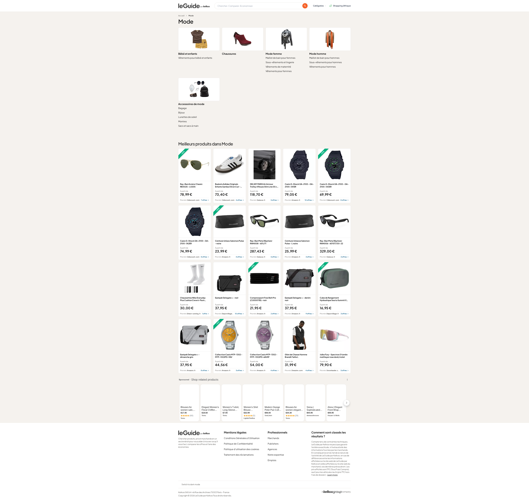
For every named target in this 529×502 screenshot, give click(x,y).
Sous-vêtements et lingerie (280, 62)
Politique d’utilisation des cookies (241, 449)
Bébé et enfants (187, 53)
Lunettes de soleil (187, 116)
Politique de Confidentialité (238, 443)
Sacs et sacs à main (188, 125)
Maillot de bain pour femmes (280, 57)
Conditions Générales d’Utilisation (242, 438)
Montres (182, 121)
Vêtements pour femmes (279, 71)
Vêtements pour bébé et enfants (195, 57)
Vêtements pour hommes (322, 66)
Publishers (273, 443)
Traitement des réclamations (239, 454)
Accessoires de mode (191, 104)
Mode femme (274, 53)
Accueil (181, 16)
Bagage (182, 108)
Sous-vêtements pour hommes (325, 62)
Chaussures (229, 53)
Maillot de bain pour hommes (324, 57)
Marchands (273, 438)
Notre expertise (276, 454)
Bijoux (181, 112)
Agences (272, 449)
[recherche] (305, 5)
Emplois (272, 460)
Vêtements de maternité (278, 66)
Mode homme (317, 53)
